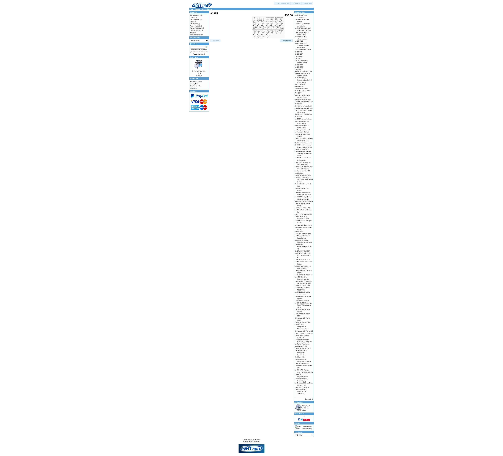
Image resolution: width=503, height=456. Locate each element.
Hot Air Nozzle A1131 (303, 322)
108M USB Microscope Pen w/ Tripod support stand (304, 305)
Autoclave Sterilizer (303, 132)
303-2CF (300, 65)
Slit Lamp (300, 231)
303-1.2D (300, 56)
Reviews (297, 423)
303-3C (299, 58)
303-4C (299, 52)
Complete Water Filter (304, 130)
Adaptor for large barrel (304, 106)
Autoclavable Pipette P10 (305, 275)
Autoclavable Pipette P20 (305, 331)
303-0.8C (300, 173)
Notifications (298, 402)
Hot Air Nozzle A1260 (304, 175)
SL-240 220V (301, 84)
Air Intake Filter (302, 346)
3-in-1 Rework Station (304, 49)
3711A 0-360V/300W (303, 251)
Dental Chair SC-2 (303, 149)
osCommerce (255, 441)
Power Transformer (303, 344)
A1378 (299, 93)
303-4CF (300, 69)
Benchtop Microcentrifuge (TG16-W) (304, 247)
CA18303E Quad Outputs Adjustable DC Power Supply (304, 80)
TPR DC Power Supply (304, 214)
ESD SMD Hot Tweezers (305, 333)
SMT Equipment (195, 30)
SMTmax (257, 439)
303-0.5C (300, 67)
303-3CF (300, 54)
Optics (192, 21)
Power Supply (194, 26)
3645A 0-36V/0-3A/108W (305, 201)
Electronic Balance (303, 301)
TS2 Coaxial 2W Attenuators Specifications (302, 353)
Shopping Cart (299, 12)
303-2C (299, 104)
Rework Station (207, 9)
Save (307, 420)
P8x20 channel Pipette (304, 233)
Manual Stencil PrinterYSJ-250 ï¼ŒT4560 (302, 392)
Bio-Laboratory (194, 15)
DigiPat (299, 117)
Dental (192, 17)
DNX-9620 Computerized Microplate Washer (303, 327)
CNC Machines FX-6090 (305, 108)
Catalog (197, 9)
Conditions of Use (195, 86)
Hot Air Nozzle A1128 (303, 285)
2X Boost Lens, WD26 (304, 91)
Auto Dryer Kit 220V (303, 259)
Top (191, 9)
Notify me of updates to (306, 408)
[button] (282, 3)
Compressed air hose (304, 99)
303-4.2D (300, 41)
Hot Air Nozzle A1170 (303, 348)
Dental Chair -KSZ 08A (304, 71)
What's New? (194, 57)
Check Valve (301, 357)
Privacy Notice (194, 84)
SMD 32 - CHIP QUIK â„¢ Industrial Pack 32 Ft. (304, 255)
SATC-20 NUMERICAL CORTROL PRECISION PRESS (305, 180)
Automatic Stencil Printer (305, 225)
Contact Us (193, 88)
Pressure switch (302, 88)
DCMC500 (300, 86)
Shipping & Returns (196, 81)
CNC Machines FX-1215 (305, 101)
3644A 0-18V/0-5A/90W (304, 114)
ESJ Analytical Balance (304, 119)
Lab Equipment (194, 19)
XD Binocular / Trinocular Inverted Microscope (303, 45)
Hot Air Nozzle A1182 (303, 208)
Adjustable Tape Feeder (304, 143)
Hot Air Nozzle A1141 (303, 171)
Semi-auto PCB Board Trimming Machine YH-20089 (304, 154)
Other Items (194, 24)
